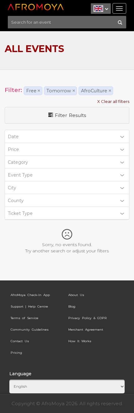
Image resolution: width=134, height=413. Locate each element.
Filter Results (69, 115)
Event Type (20, 175)
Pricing (16, 353)
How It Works (79, 341)
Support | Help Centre (29, 306)
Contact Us (20, 341)
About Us (76, 295)
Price (13, 149)
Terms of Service (24, 318)
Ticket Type (20, 213)
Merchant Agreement (85, 330)
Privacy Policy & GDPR (87, 318)
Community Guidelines (30, 330)
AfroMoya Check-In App (30, 295)
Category (18, 162)
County (16, 200)
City (12, 188)
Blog (71, 306)
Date (13, 136)
